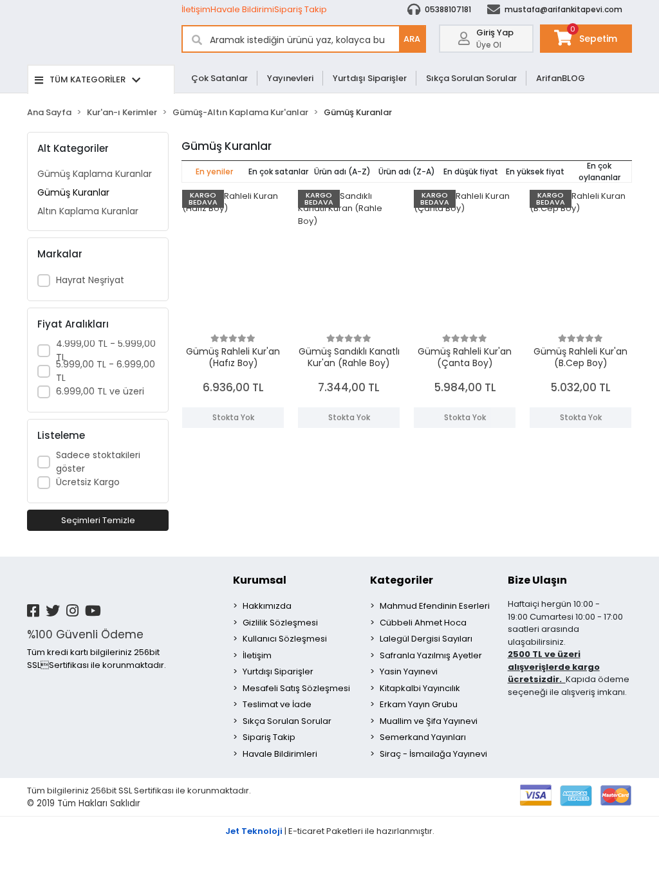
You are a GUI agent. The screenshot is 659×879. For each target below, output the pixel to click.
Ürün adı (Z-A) (406, 171)
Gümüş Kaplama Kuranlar (94, 173)
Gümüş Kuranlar (73, 192)
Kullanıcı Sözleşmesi (285, 639)
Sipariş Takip (300, 9)
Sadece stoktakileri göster (98, 462)
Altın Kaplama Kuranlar (87, 211)
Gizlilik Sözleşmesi (280, 622)
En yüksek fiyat (535, 171)
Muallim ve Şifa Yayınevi (429, 721)
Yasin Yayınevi (409, 671)
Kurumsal (259, 580)
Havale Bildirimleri (280, 754)
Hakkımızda (267, 606)
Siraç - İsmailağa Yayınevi (433, 754)
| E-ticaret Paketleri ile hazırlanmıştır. (329, 831)
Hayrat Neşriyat (90, 279)
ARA (412, 39)
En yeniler (214, 171)
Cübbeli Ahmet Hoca (423, 622)
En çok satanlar (278, 171)
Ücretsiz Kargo (88, 482)
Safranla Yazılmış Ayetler (431, 655)
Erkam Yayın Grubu (419, 704)
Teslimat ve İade (277, 704)
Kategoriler (401, 580)
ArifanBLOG (560, 78)
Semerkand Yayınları (423, 737)
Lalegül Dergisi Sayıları (426, 639)
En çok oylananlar (599, 171)
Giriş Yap (495, 32)
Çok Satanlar (219, 78)
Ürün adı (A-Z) (342, 171)
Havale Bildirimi (242, 9)
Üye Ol (488, 44)
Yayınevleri (290, 78)
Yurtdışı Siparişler (370, 78)
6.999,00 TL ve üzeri (100, 391)
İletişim (195, 9)
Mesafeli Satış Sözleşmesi (296, 688)
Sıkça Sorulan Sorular (471, 78)
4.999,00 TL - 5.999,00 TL (106, 350)
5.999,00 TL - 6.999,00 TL (105, 371)
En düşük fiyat (470, 171)
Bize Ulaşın (537, 580)
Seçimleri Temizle (98, 520)
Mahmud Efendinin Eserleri (435, 606)
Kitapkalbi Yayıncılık (420, 688)
